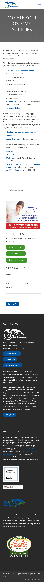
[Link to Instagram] (39, 579)
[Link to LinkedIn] (29, 579)
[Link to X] (22, 579)
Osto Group (10, 151)
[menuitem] (39, 4)
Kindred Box (11, 135)
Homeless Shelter (13, 108)
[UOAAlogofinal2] (18, 4)
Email (9, 288)
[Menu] (39, 4)
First (8, 283)
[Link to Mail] (35, 579)
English (10, 487)
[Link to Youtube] (32, 579)
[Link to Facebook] (18, 579)
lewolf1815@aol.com (14, 170)
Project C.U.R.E (12, 102)
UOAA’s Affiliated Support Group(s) (20, 70)
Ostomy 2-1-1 (11, 154)
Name (9, 274)
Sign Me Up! (12, 304)
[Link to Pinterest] (25, 579)
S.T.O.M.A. (10, 158)
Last (26, 283)
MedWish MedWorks (14, 139)
